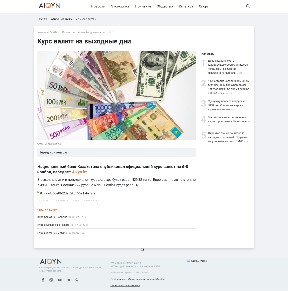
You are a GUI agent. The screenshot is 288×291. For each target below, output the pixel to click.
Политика (143, 6)
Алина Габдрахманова (91, 32)
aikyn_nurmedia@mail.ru (152, 279)
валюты (47, 200)
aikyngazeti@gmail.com (128, 279)
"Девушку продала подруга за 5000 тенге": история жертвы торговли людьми (226, 105)
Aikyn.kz (79, 172)
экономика (91, 200)
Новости (98, 6)
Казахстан (68, 32)
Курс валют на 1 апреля (52, 217)
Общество (165, 6)
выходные (63, 200)
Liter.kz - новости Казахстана (125, 285)
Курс (77, 200)
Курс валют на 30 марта (52, 232)
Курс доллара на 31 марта (53, 224)
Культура (186, 6)
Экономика (120, 6)
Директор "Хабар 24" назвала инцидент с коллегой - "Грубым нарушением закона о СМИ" (227, 137)
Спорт (203, 6)
